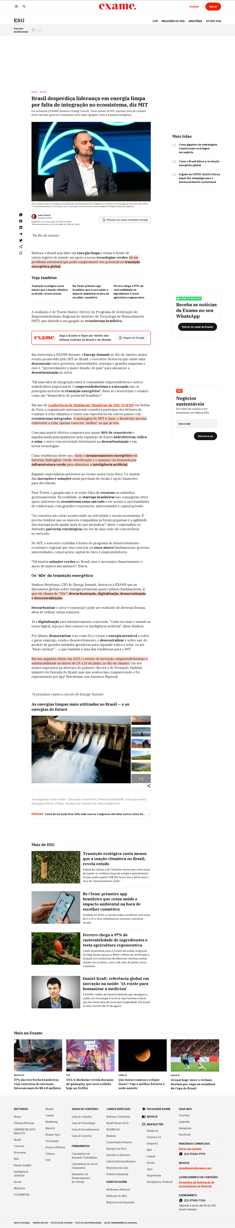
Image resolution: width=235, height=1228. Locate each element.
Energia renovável (82, 799)
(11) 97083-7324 (194, 1200)
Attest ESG (213, 21)
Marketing (52, 1121)
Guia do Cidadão (82, 1116)
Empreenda (154, 1175)
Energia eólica (42, 803)
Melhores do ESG (173, 21)
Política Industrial (117, 1174)
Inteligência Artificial (21, 1173)
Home (34, 91)
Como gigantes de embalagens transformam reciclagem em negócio (198, 148)
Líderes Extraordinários (120, 1161)
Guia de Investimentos (85, 1129)
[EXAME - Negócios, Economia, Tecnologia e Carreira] (117, 7)
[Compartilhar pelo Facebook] (21, 221)
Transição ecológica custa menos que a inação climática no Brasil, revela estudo (49, 289)
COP (155, 21)
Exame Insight (22, 1165)
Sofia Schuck (44, 215)
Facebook (184, 1134)
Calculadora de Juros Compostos (84, 1165)
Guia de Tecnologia (83, 1123)
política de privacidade (88, 1223)
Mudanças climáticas (81, 803)
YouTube (184, 1115)
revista (152, 1116)
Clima (59, 803)
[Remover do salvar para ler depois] (21, 253)
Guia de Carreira (82, 1135)
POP (48, 1160)
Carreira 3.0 (154, 1137)
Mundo (50, 1109)
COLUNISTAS (21, 1194)
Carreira (19, 1146)
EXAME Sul (113, 1129)
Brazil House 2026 (117, 1123)
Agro (150, 1169)
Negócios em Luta (117, 1167)
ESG (19, 20)
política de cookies (62, 1223)
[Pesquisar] (24, 6)
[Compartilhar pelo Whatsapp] (21, 215)
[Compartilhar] (149, 786)
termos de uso (40, 1223)
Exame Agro (53, 1134)
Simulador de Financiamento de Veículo (81, 1178)
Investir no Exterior (118, 1155)
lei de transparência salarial (120, 1223)
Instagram (185, 1128)
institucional (22, 1223)
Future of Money (55, 1147)
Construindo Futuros (119, 1142)
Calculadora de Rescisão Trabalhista (84, 1155)
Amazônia (195, 21)
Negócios (19, 1188)
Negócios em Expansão (120, 1202)
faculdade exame (158, 1109)
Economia (20, 1152)
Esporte (50, 1128)
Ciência (50, 1153)
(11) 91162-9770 (194, 1153)
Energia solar (136, 799)
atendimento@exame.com (195, 1168)
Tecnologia (52, 1141)
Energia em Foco (116, 1148)
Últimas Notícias (24, 1123)
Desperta (152, 1143)
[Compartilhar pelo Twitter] (21, 240)
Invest (17, 1181)
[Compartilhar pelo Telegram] (21, 234)
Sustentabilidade (111, 799)
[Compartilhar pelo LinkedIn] (21, 227)
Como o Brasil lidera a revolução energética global (199, 163)
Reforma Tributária (118, 1116)
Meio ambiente (109, 803)
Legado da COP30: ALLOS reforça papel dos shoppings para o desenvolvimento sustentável (199, 178)
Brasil (17, 1139)
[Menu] (16, 6)
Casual (50, 1115)
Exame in (152, 1130)
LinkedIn (184, 1121)
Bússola (111, 1135)
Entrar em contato (190, 1148)
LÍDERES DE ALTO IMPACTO (24, 1131)
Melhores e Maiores (118, 1189)
